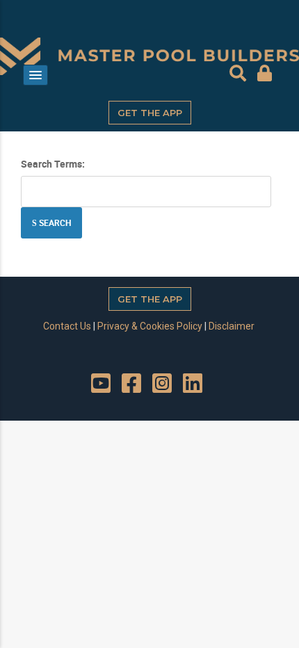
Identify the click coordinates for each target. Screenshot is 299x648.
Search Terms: (53, 163)
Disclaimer (231, 326)
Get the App (150, 112)
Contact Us (67, 326)
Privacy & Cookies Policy (149, 326)
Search (54, 222)
